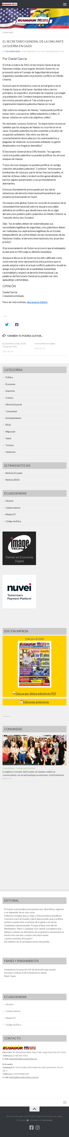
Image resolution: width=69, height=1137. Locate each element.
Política (9, 377)
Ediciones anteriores (36, 702)
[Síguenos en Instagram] (37, 1127)
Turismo (10, 445)
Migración (10, 431)
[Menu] (65, 4)
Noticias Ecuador (14, 473)
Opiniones (8, 32)
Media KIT (11, 514)
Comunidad (11, 411)
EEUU (8, 424)
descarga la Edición (37, 302)
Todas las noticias (25, 768)
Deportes (10, 391)
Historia (9, 501)
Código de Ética (13, 521)
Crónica (9, 397)
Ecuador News (13, 51)
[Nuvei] (19, 607)
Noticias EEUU (13, 479)
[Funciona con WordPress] (28, 1120)
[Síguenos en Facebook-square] (31, 1127)
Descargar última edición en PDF (35, 693)
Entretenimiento (13, 418)
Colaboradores (13, 507)
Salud (8, 438)
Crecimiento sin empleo (44, 343)
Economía (10, 384)
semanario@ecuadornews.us (23, 1058)
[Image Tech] (19, 564)
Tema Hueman (47, 1120)
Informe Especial (14, 404)
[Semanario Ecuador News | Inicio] (12, 4)
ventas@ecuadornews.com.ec (24, 1077)
